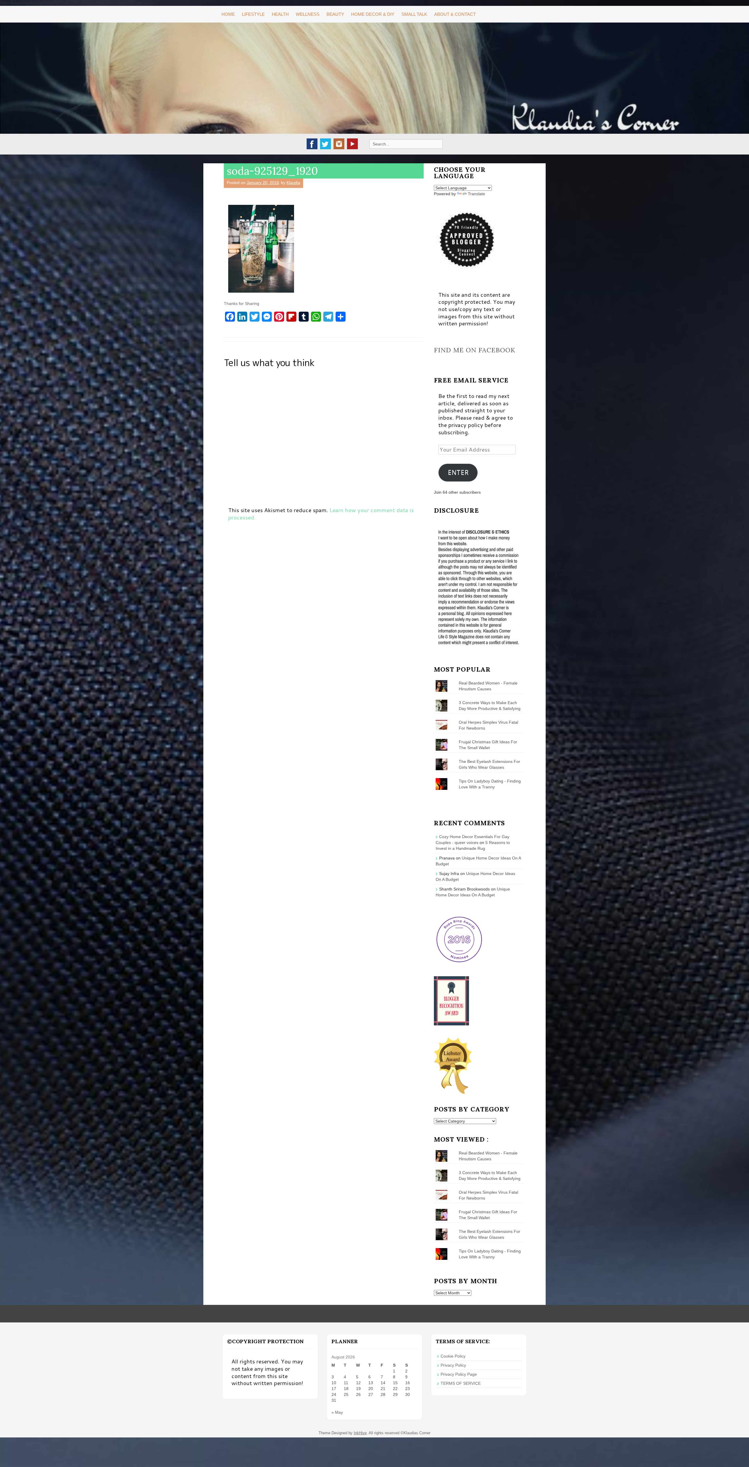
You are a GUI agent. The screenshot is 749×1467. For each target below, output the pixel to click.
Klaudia (293, 182)
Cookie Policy (453, 1356)
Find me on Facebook (475, 350)
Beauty (335, 14)
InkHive (360, 1433)
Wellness (307, 14)
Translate (476, 193)
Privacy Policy (453, 1365)
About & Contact (455, 14)
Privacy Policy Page (459, 1374)
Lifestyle (253, 14)
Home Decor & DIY (372, 14)
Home (228, 14)
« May (337, 1412)
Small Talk (414, 14)
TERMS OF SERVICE (461, 1383)
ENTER (458, 472)
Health (280, 14)
